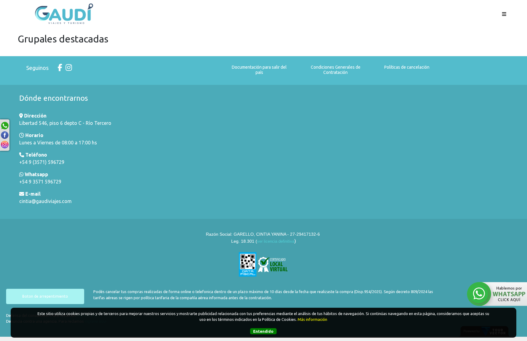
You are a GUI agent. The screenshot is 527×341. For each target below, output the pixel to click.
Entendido (263, 331)
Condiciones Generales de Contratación (335, 70)
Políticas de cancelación (406, 67)
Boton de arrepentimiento (45, 296)
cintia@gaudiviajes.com (45, 201)
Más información (312, 319)
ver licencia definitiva (275, 241)
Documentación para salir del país (259, 70)
